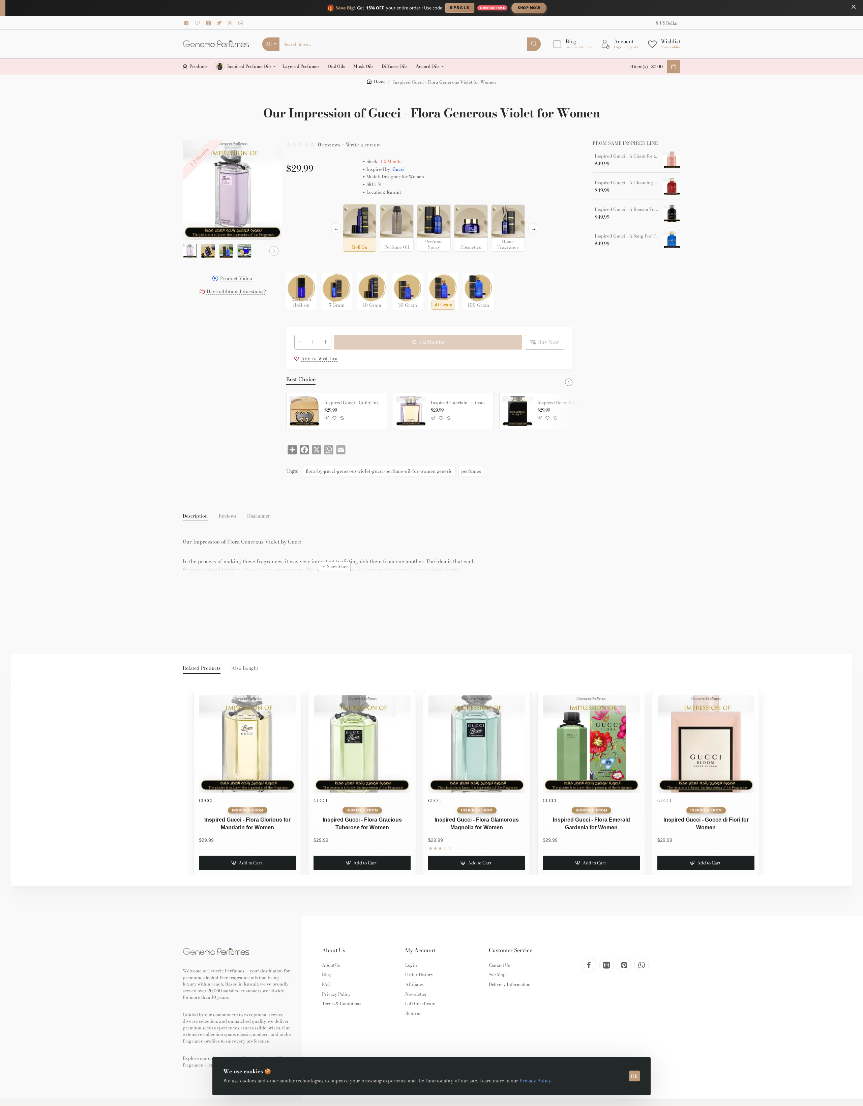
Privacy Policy (535, 1080)
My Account (420, 950)
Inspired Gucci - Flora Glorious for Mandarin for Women (247, 823)
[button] (191, 251)
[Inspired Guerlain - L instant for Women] (411, 411)
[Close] (854, 7)
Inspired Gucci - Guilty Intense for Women (353, 403)
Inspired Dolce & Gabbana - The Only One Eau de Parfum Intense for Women (566, 403)
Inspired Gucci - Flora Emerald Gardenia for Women (591, 823)
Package (297, 262)
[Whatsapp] (242, 23)
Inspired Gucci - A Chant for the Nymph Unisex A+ (627, 156)
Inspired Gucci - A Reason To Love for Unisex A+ (627, 209)
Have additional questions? (236, 292)
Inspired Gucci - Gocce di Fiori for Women (706, 823)
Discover (585, 7)
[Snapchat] (199, 23)
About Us (333, 950)
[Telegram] (220, 23)
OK (634, 1076)
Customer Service (510, 950)
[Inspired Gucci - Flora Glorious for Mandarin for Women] (247, 744)
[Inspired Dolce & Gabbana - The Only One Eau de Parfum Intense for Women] (517, 411)
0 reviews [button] (329, 144)
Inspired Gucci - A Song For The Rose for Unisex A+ (627, 236)
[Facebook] (188, 23)
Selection (297, 212)
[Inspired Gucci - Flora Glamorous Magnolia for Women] (476, 744)
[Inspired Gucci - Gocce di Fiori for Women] (705, 744)
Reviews (227, 516)
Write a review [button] (363, 144)
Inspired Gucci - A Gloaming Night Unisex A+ (627, 183)
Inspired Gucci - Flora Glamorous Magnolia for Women (477, 823)
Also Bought (244, 668)
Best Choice (301, 379)
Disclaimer (258, 516)
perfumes (471, 471)
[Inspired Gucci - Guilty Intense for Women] (304, 411)
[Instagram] (209, 23)
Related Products (201, 668)
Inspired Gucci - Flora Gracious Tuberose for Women (362, 823)
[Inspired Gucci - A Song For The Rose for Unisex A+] (671, 239)
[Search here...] (534, 44)
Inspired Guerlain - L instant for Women (460, 403)
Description (195, 516)
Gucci (398, 169)
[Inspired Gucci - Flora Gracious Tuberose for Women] (362, 744)
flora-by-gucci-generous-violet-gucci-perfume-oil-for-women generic (379, 471)
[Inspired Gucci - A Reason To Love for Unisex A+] (671, 213)
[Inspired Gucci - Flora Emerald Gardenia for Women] (591, 744)
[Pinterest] (231, 23)
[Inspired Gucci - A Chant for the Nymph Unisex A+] (671, 159)
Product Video (236, 279)
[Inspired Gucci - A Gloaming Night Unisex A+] (671, 186)
